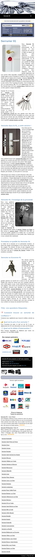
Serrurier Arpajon (6, 519)
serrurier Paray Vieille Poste (9, 490)
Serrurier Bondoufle (7, 438)
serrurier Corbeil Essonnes (11, 79)
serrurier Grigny (14, 231)
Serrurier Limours (6, 448)
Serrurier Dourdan (6, 451)
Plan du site (30, 555)
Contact (23, 555)
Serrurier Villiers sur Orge (8, 535)
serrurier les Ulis (6, 216)
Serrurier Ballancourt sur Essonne (10, 532)
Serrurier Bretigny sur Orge (9, 493)
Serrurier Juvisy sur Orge (8, 480)
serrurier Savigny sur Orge (16, 120)
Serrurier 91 (7, 16)
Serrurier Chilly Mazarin (8, 513)
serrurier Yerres (5, 194)
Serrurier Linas (5, 474)
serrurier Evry (30, 60)
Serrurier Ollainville (6, 471)
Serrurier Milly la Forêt (7, 509)
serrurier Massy (21, 86)
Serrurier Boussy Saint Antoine (10, 542)
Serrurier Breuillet (6, 516)
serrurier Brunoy (26, 264)
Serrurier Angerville (6, 522)
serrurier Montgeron (16, 289)
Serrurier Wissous (6, 458)
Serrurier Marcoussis (7, 467)
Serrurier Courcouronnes (8, 525)
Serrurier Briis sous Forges (9, 545)
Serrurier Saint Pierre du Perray (10, 441)
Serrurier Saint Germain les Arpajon (11, 454)
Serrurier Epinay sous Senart (9, 538)
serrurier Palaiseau (20, 163)
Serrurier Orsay (6, 445)
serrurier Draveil (24, 179)
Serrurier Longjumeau (7, 487)
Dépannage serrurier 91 (10, 113)
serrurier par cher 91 (7, 99)
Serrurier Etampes (6, 483)
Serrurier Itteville (6, 551)
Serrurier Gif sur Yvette (8, 503)
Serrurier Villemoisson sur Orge (10, 496)
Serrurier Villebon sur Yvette (9, 461)
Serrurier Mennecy (6, 500)
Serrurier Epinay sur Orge (8, 548)
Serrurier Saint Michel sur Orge (10, 506)
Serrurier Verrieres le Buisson (9, 464)
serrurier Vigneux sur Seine (24, 229)
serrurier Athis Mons (21, 158)
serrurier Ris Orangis (19, 250)
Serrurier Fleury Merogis (8, 477)
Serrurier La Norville (7, 529)
